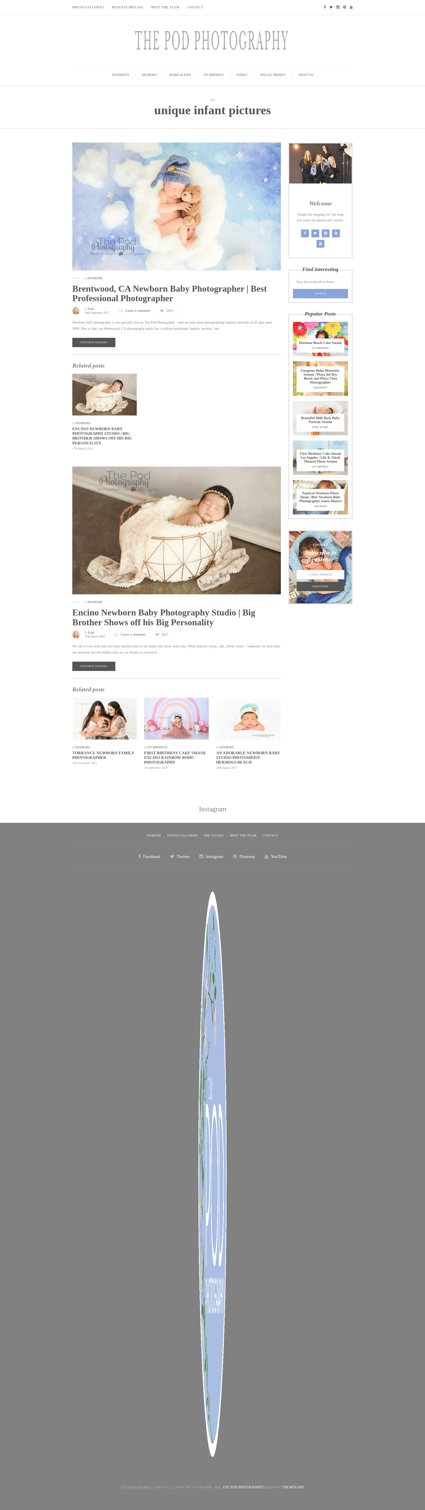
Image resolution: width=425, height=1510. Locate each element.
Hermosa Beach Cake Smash (320, 343)
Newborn (149, 75)
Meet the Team (243, 835)
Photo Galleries (88, 7)
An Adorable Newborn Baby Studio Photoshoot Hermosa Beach (248, 757)
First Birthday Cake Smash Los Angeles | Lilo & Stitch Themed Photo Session (320, 457)
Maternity (120, 75)
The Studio (214, 835)
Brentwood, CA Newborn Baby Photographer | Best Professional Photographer (169, 293)
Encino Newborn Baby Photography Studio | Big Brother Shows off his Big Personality (163, 617)
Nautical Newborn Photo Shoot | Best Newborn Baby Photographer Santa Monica (320, 497)
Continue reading (94, 342)
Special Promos (273, 75)
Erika (91, 309)
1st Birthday (213, 75)
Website (154, 835)
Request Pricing (128, 7)
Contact (195, 7)
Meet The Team (165, 7)
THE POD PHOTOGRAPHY (243, 1487)
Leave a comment (137, 311)
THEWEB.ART (293, 1487)
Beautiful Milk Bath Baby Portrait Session (320, 420)
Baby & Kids (320, 427)
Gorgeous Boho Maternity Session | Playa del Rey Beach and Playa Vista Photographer (320, 376)
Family (242, 75)
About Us (305, 75)
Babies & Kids (180, 75)
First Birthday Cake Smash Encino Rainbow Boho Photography (174, 757)
